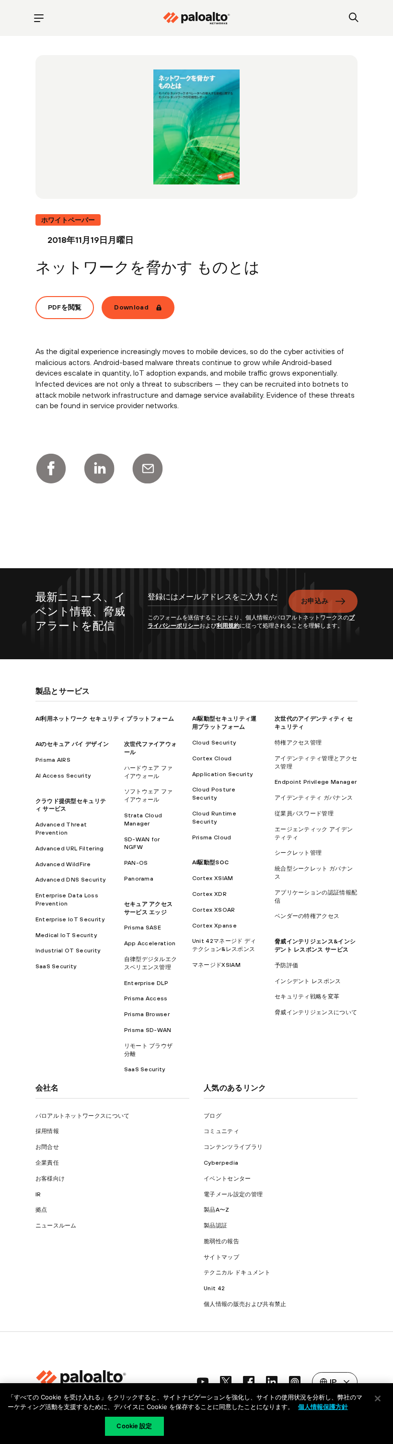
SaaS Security (56, 966)
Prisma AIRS (53, 759)
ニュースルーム (56, 1225)
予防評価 (286, 965)
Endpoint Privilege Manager (316, 782)
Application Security (222, 774)
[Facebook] (50, 468)
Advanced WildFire (63, 864)
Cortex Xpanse (214, 925)
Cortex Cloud (212, 758)
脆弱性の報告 (221, 1241)
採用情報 (47, 1131)
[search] (354, 18)
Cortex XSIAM (212, 878)
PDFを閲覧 (65, 307)
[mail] (147, 468)
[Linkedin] (99, 468)
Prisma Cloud (211, 837)
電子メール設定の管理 (233, 1194)
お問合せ (47, 1147)
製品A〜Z (217, 1209)
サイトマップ (221, 1257)
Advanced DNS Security (70, 879)
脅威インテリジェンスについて (316, 1012)
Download (131, 307)
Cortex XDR (209, 894)
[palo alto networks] (196, 18)
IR (38, 1194)
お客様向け (50, 1178)
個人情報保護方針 (323, 1406)
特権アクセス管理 (298, 742)
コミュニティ (221, 1131)
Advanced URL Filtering (69, 848)
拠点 (41, 1209)
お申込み (314, 601)
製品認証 (215, 1225)
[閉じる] (377, 1398)
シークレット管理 (298, 852)
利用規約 (228, 625)
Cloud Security (214, 742)
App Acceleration (150, 943)
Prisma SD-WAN (148, 1030)
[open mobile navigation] (39, 18)
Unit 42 (214, 1288)
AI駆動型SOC (210, 862)
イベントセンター (227, 1178)
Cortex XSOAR (213, 909)
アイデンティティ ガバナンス (314, 797)
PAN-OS (136, 863)
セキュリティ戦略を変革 (307, 996)
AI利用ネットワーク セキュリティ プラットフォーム (104, 718)
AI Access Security (63, 775)
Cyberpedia (221, 1162)
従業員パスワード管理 (304, 813)
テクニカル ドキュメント (237, 1272)
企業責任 (47, 1162)
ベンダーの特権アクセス (307, 916)
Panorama (139, 878)
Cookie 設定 (134, 1426)
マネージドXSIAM (216, 965)
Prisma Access (146, 998)
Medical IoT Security (66, 935)
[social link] (202, 1381)
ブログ (212, 1115)
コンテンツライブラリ (233, 1147)
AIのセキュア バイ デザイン (72, 744)
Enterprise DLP (146, 983)
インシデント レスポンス (308, 981)
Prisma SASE (143, 927)
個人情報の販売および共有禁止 (245, 1304)
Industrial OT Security (68, 950)
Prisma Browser (147, 1014)
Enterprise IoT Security (69, 919)
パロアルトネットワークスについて (82, 1115)
